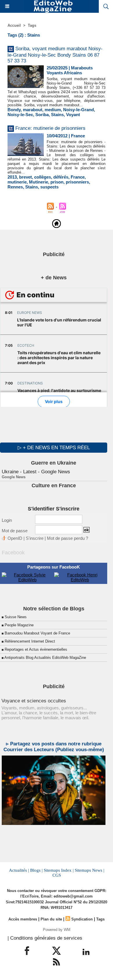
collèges (42, 177)
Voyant (73, 114)
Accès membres (22, 919)
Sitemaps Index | (59, 870)
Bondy (14, 109)
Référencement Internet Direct (30, 641)
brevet (25, 177)
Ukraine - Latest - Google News (36, 471)
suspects (49, 186)
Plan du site (51, 919)
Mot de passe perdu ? (67, 538)
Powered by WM (56, 929)
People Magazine (19, 625)
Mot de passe (15, 530)
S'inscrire (34, 538)
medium (53, 109)
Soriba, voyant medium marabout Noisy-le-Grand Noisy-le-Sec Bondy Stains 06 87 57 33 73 (55, 55)
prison (56, 181)
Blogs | (36, 870)
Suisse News (16, 617)
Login (7, 520)
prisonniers (77, 181)
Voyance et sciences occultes (33, 701)
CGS (56, 875)
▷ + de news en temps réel (54, 447)
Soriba (42, 114)
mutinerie (17, 181)
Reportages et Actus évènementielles (36, 649)
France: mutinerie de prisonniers (50, 128)
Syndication (82, 919)
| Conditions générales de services (45, 938)
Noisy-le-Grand (78, 109)
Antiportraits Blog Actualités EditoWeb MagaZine (45, 657)
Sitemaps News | (89, 870)
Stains (57, 114)
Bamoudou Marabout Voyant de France (37, 633)
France (78, 177)
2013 (12, 177)
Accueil (14, 25)
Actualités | (19, 870)
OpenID (15, 538)
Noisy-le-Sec (20, 114)
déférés (60, 177)
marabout (32, 109)
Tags (32, 25)
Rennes (15, 186)
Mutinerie (38, 181)
